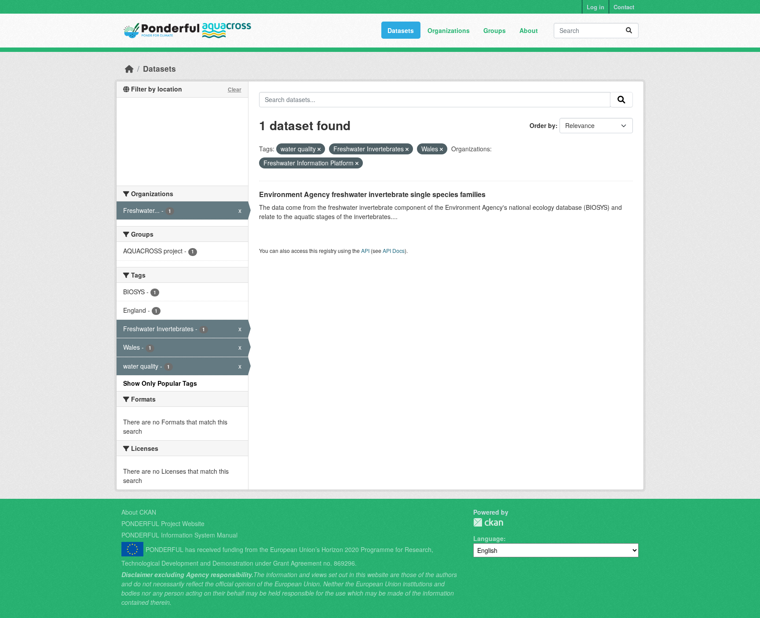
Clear (234, 89)
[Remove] (319, 149)
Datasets (400, 30)
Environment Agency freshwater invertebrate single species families (372, 194)
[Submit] (629, 30)
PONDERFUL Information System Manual (179, 534)
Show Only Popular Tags (160, 383)
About (528, 30)
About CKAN (138, 512)
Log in (595, 7)
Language (488, 538)
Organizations (449, 30)
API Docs (394, 250)
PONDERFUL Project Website (163, 523)
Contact (624, 7)
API (365, 250)
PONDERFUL (488, 522)
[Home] (129, 68)
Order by (542, 125)
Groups (494, 30)
